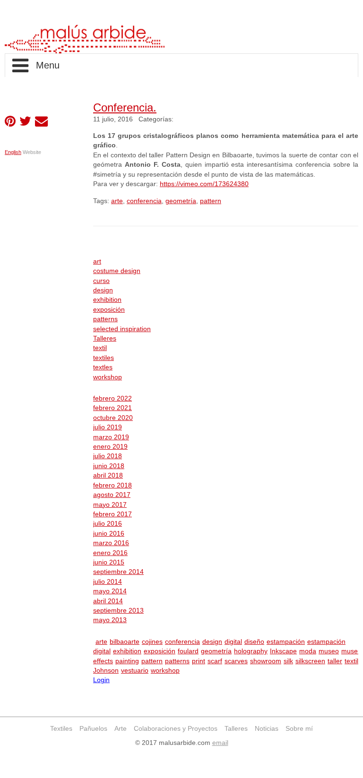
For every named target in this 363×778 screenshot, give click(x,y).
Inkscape (283, 651)
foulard (188, 651)
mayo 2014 (110, 591)
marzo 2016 (111, 543)
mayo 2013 (110, 620)
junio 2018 (108, 466)
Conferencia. (124, 107)
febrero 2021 (112, 407)
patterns (105, 319)
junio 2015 (108, 562)
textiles (103, 357)
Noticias (266, 728)
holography (251, 651)
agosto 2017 (111, 494)
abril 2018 (108, 475)
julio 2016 (107, 523)
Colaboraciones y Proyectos (175, 728)
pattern (210, 201)
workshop (107, 377)
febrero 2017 (112, 514)
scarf (214, 661)
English (13, 152)
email (220, 742)
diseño (254, 641)
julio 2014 (107, 581)
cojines (152, 641)
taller (335, 661)
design (103, 290)
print (198, 661)
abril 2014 (108, 601)
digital (233, 641)
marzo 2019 (111, 437)
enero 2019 (110, 446)
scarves (236, 661)
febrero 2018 (112, 485)
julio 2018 (107, 456)
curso (101, 280)
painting (127, 661)
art (97, 261)
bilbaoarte (124, 641)
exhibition (107, 299)
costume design (116, 270)
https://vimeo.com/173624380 (204, 184)
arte (117, 201)
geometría (180, 201)
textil (100, 347)
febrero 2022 (112, 398)
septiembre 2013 (118, 610)
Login (101, 680)
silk (288, 661)
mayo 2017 (110, 504)
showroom (265, 661)
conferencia (144, 201)
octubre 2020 (113, 417)
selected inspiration (122, 329)
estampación (286, 641)
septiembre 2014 (118, 571)
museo (329, 651)
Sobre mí (299, 728)
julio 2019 (107, 427)
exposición (109, 309)
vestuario (134, 670)
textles (102, 367)
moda (307, 651)
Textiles (61, 728)
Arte (120, 728)
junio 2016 (108, 533)
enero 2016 (110, 552)
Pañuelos (93, 728)
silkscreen (310, 661)
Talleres (104, 338)
